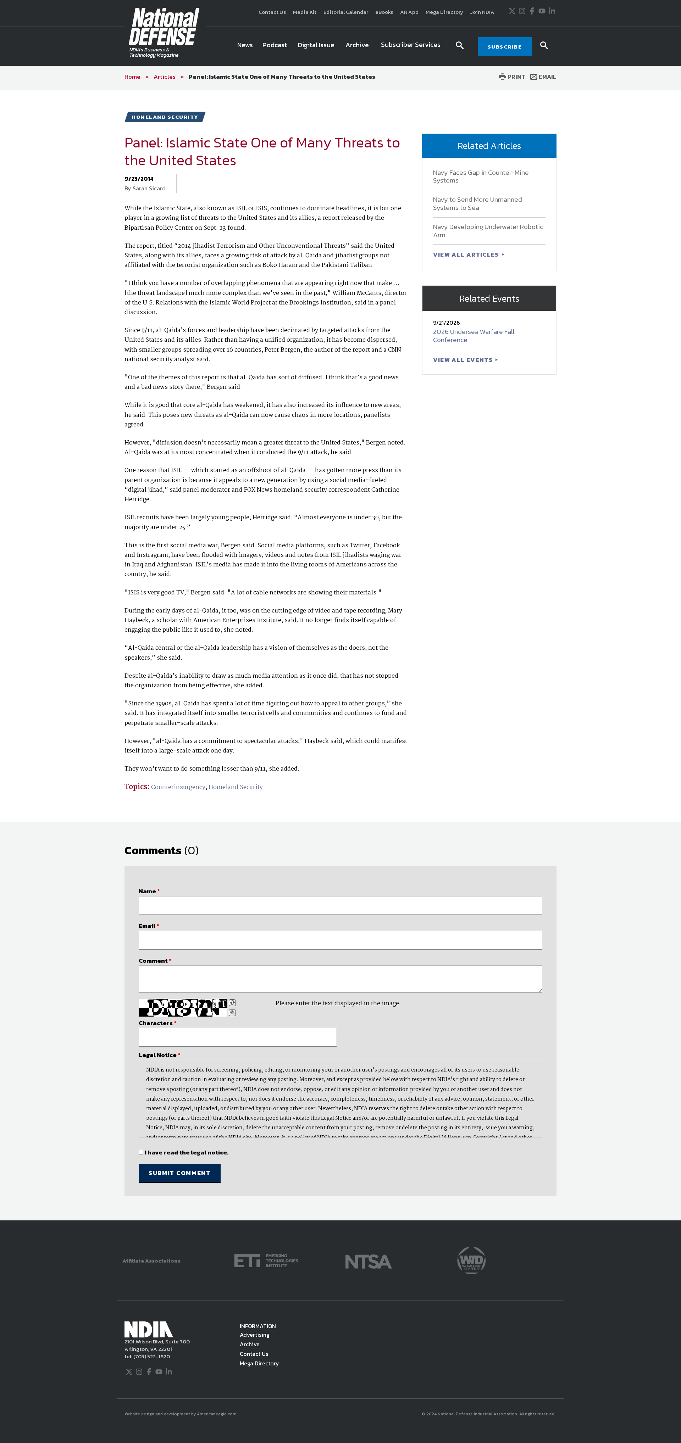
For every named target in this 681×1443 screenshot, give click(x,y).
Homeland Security (236, 787)
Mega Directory (444, 12)
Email (547, 76)
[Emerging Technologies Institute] (266, 1260)
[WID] (471, 1260)
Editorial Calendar (345, 12)
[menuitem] (245, 46)
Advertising (255, 1334)
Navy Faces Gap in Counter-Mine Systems (481, 176)
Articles (165, 76)
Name (149, 891)
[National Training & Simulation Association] (368, 1260)
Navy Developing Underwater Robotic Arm (488, 231)
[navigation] (340, 46)
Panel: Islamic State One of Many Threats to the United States (282, 76)
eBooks (384, 12)
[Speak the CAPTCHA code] (232, 1012)
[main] (340, 655)
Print (515, 76)
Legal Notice (160, 1054)
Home (132, 76)
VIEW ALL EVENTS (463, 359)
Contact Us (272, 12)
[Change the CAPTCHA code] (232, 1002)
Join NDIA (482, 12)
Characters (158, 1023)
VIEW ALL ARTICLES (466, 254)
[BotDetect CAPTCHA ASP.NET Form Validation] (183, 1008)
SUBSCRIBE (505, 47)
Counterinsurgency (178, 787)
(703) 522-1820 (151, 1356)
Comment (155, 960)
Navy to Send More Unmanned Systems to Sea (477, 203)
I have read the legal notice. (186, 1152)
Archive (250, 1344)
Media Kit (304, 12)
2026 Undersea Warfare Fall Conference (474, 335)
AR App (409, 12)
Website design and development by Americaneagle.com (181, 1414)
